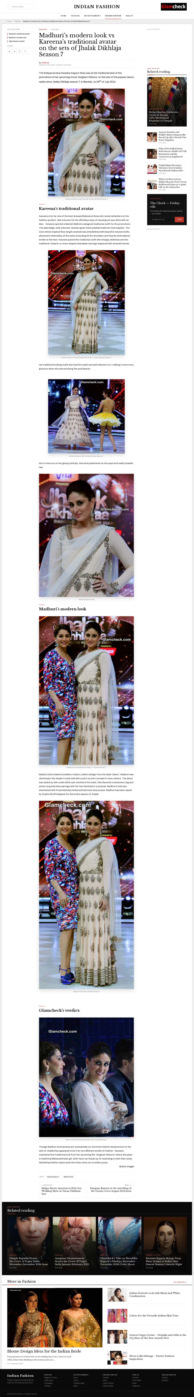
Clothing (47, 1386)
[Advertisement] (167, 47)
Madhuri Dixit (68, 1177)
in (9, 51)
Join (179, 219)
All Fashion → (180, 1282)
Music (76, 1386)
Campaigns (48, 1383)
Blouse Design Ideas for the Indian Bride (44, 1351)
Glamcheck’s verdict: (17, 41)
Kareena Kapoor (53, 1177)
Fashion (75, 16)
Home (63, 16)
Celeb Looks (48, 1380)
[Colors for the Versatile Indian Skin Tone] (117, 1316)
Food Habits (136, 1380)
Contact (164, 1377)
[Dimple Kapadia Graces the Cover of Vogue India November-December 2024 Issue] (28, 1244)
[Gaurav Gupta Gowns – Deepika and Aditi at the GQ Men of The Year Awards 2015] (117, 1337)
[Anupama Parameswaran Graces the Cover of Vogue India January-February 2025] (74, 1244)
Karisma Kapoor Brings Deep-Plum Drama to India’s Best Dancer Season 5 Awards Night (164, 1261)
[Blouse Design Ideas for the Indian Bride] (54, 1317)
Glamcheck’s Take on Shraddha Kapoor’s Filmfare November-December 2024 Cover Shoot (118, 1261)
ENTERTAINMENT (92, 16)
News (76, 1377)
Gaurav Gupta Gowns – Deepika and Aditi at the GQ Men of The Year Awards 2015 (157, 1336)
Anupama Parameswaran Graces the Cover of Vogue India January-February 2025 (72, 1261)
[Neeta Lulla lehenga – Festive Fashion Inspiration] (117, 1358)
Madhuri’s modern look (17, 38)
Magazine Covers (50, 1377)
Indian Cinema (108, 1383)
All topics (165, 1380)
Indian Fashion (97, 7)
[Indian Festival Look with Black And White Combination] (117, 1295)
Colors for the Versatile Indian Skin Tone (153, 1315)
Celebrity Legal (79, 1383)
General (135, 1377)
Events (76, 1380)
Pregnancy (136, 1386)
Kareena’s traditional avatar (19, 34)
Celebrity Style (153, 1255)
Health (129, 16)
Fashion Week (108, 1386)
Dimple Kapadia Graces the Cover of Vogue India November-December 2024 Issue (28, 1261)
